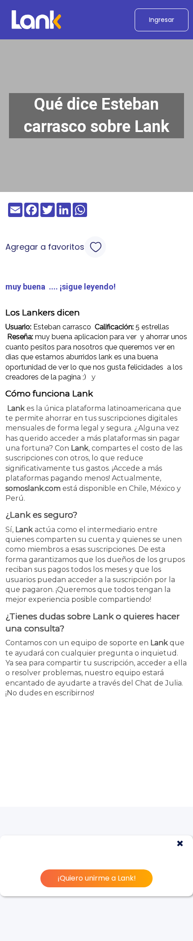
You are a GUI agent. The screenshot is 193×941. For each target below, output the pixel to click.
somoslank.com (33, 488)
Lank (16, 408)
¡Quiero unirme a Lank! (96, 878)
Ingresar (161, 19)
